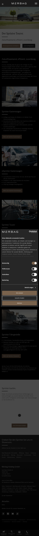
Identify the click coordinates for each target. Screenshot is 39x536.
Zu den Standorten (7, 495)
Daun (27, 453)
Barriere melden (16, 521)
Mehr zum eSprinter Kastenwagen (12, 190)
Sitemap (25, 521)
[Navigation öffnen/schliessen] (36, 3)
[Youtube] (12, 513)
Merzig (13, 455)
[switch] (34, 268)
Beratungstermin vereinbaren (11, 46)
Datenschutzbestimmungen (9, 520)
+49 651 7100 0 (6, 474)
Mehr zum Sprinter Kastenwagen (11, 137)
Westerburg (11, 457)
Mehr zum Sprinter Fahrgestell (11, 356)
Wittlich (18, 457)
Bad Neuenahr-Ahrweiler (9, 453)
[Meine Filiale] (3, 3)
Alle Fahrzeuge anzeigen (19, 425)
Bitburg (21, 453)
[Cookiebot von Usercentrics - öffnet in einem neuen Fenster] (29, 232)
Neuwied (19, 455)
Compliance (6, 521)
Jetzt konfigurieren (29, 46)
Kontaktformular (6, 476)
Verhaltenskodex (31, 520)
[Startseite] (20, 3)
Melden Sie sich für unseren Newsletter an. (13, 508)
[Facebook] (3, 513)
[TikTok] (17, 513)
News (3, 505)
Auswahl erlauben (19, 298)
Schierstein (27, 455)
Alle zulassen (19, 293)
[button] (4, 533)
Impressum (22, 520)
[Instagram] (8, 513)
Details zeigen (29, 287)
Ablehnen (19, 303)
